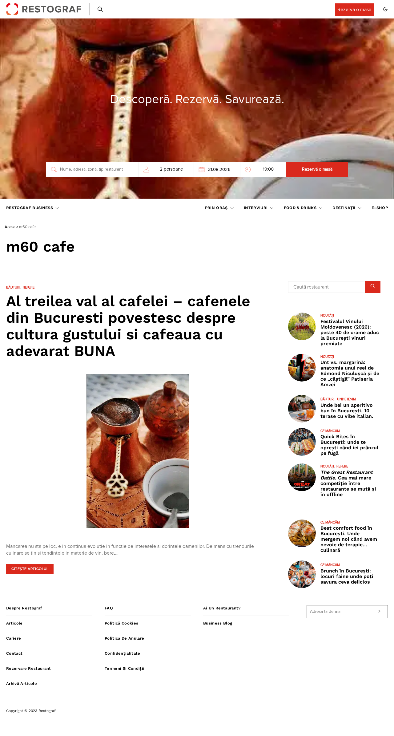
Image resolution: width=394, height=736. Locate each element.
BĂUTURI (13, 287)
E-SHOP (380, 207)
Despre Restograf (24, 608)
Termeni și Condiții (124, 668)
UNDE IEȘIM (346, 399)
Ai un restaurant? (222, 608)
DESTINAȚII (343, 207)
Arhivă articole (21, 683)
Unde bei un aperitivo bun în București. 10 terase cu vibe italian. (346, 410)
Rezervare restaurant (28, 668)
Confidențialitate (122, 653)
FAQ (109, 608)
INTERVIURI (255, 207)
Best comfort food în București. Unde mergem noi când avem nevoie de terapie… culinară (348, 539)
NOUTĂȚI (327, 315)
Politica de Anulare (124, 638)
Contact (14, 653)
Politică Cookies (121, 623)
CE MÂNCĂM (330, 431)
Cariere (13, 638)
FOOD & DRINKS (300, 207)
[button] (385, 9)
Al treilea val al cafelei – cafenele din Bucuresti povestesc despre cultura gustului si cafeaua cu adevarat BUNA (128, 326)
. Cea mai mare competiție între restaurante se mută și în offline (348, 483)
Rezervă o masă (317, 169)
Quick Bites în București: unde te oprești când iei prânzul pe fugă (349, 445)
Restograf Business (29, 207)
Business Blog (217, 623)
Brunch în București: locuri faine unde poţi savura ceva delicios (346, 576)
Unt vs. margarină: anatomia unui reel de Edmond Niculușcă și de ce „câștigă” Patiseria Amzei (349, 373)
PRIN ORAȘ (216, 207)
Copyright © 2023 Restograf (31, 711)
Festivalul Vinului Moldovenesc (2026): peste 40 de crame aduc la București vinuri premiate (349, 332)
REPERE (28, 287)
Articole (14, 623)
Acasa (10, 227)
